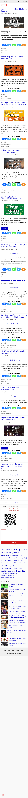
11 (16, 502)
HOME (5, 650)
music (3, 560)
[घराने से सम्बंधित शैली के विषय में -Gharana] (4, 627)
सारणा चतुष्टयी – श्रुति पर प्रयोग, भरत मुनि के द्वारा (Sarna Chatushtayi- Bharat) (14, 103)
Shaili (4, 566)
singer (11, 566)
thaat (13, 571)
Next (19, 502)
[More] (23, 45)
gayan (4, 413)
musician (4, 50)
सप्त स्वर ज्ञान (4, 1)
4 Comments (5, 146)
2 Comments (5, 192)
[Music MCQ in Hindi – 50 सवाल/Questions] (4, 602)
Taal (16, 568)
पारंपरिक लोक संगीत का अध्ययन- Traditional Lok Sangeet (10, 151)
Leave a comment (7, 52)
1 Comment (5, 460)
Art (2, 549)
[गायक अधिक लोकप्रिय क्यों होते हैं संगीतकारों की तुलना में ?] (3, 634)
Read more (4, 228)
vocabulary (14, 573)
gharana (8, 413)
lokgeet (7, 190)
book (9, 144)
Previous (4, 502)
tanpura (11, 458)
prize (11, 563)
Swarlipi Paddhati (7, 568)
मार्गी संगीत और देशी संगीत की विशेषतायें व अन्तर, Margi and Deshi (13, 352)
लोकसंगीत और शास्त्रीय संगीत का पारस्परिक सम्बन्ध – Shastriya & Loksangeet (14, 316)
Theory (4, 238)
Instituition (19, 555)
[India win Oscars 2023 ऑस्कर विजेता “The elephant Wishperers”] (4, 596)
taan (20, 568)
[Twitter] (9, 45)
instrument (5, 458)
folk (3, 190)
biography (5, 144)
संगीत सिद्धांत (9, 379)
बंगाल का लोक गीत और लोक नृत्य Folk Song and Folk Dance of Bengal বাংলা (12, 466)
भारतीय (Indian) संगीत (7, 578)
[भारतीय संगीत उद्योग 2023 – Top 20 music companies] (4, 607)
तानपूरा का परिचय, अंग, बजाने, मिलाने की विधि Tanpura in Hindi (13, 418)
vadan (6, 573)
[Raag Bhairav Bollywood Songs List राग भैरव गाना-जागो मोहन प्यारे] (4, 617)
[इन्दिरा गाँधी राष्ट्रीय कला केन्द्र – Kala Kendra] (4, 644)
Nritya (21, 560)
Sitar (16, 565)
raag (17, 563)
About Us (17, 650)
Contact (22, 650)
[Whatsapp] (14, 45)
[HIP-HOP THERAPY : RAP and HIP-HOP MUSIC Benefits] (4, 612)
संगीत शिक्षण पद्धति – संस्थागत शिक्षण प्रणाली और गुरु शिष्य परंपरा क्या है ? (14, 246)
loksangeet (13, 190)
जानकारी (4, 48)
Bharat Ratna (8, 549)
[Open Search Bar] (19, 1)
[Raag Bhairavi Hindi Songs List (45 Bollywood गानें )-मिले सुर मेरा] (4, 622)
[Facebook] (4, 45)
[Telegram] (19, 45)
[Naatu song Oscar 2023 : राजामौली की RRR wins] (4, 590)
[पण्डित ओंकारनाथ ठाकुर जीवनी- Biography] (4, 586)
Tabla (3, 571)
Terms (13, 650)
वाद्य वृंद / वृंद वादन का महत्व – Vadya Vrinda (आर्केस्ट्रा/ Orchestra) (12, 197)
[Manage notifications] (3, 795)
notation (16, 560)
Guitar (13, 555)
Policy (9, 650)
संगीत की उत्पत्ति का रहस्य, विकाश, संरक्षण (13, 281)
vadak (2, 573)
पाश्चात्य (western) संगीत (7, 575)
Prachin (4, 309)
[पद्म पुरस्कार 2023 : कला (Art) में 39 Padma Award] (4, 640)
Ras (24, 563)
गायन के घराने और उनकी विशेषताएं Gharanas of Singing (11, 388)
